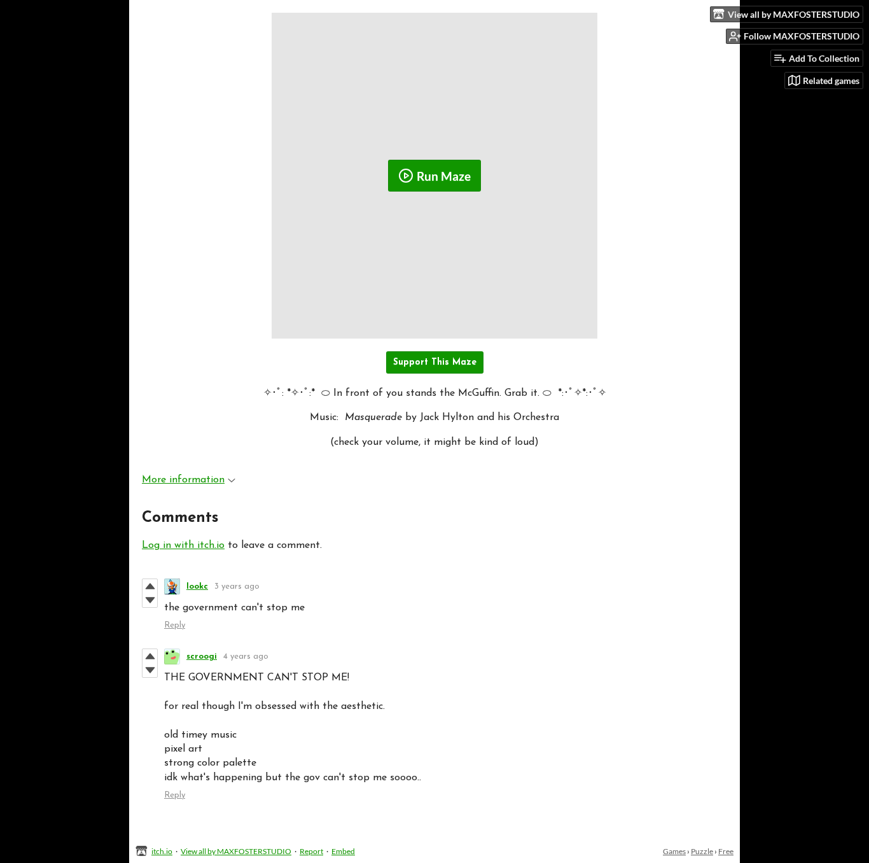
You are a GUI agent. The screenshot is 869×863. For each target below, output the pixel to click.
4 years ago (245, 656)
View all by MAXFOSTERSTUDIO (236, 851)
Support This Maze (434, 362)
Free (725, 851)
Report (311, 851)
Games (674, 851)
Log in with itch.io (183, 545)
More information (183, 480)
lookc (197, 586)
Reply (174, 625)
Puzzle (702, 851)
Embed (343, 851)
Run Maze (444, 176)
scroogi (201, 656)
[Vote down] (150, 600)
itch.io (161, 851)
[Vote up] (150, 586)
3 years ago (237, 586)
